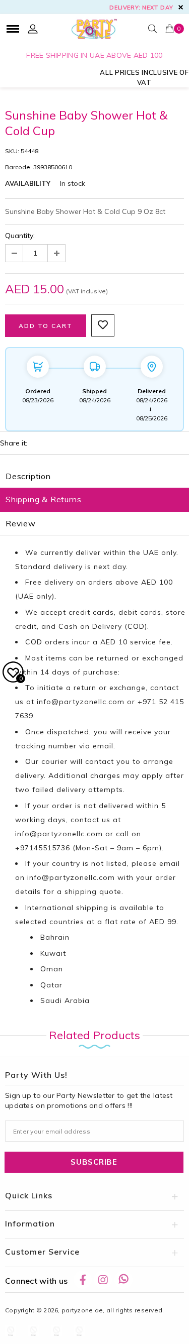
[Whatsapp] (123, 1280)
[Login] (33, 29)
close (180, 7)
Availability (27, 183)
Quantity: (20, 235)
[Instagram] (103, 1280)
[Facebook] (83, 1280)
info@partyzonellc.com (80, 701)
